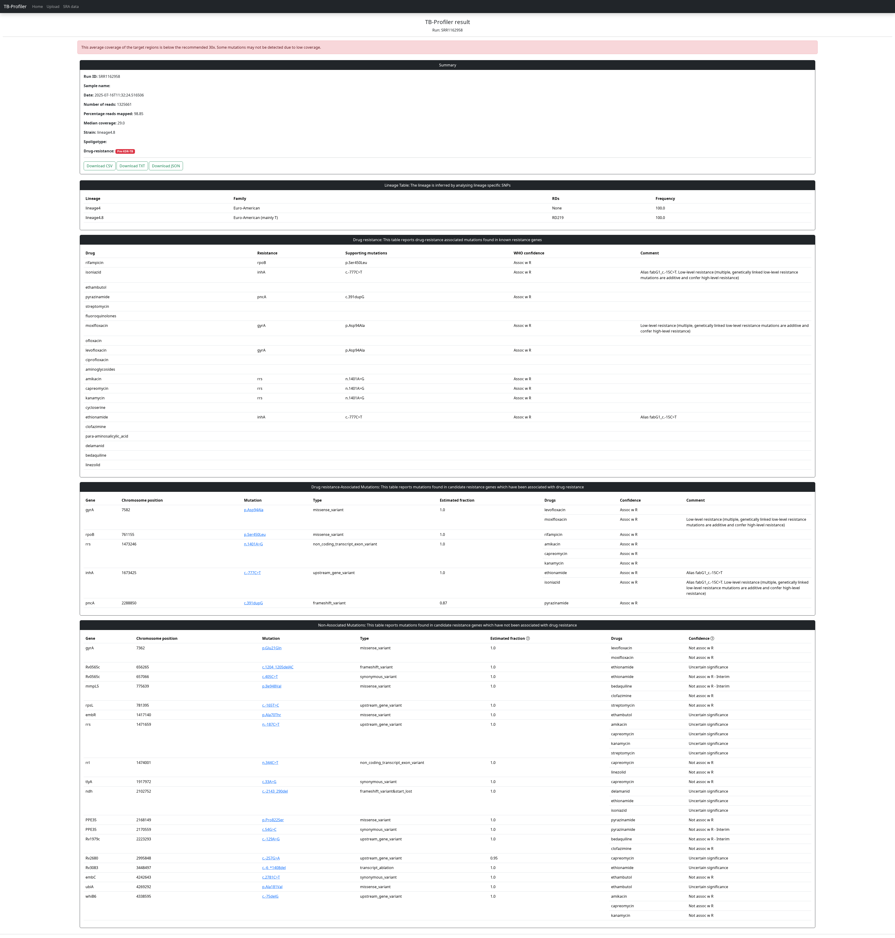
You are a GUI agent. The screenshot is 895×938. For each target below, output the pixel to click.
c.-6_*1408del (274, 867)
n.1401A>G (253, 544)
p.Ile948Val (271, 686)
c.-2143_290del (275, 791)
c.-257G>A (271, 858)
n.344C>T (270, 762)
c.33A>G (269, 781)
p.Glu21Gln (272, 647)
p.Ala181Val (272, 886)
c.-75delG (270, 896)
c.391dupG (253, 603)
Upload (53, 6)
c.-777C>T (252, 572)
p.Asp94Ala (253, 509)
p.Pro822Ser (273, 819)
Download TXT (132, 165)
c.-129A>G (271, 839)
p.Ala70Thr (271, 714)
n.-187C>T (270, 724)
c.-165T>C (270, 705)
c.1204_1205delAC (277, 667)
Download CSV (100, 165)
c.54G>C (269, 829)
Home (37, 6)
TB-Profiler (15, 6)
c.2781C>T (271, 877)
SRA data (71, 6)
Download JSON (166, 165)
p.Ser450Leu (255, 534)
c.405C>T (270, 676)
